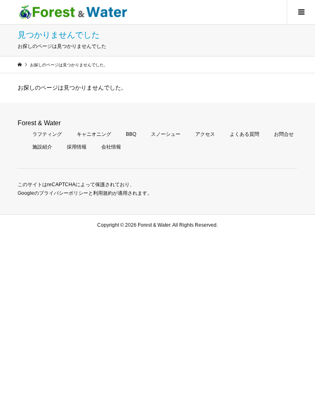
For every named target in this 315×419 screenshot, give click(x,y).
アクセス (205, 134)
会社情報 (111, 147)
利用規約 (103, 193)
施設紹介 (42, 147)
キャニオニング (94, 134)
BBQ (131, 134)
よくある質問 (244, 134)
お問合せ (284, 134)
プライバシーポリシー (63, 193)
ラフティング (47, 134)
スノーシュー (165, 134)
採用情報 (77, 147)
